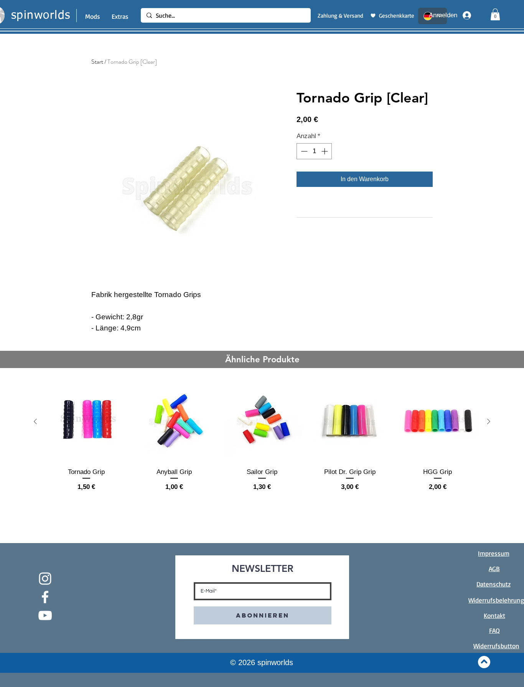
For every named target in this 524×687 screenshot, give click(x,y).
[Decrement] (303, 151)
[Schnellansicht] (86, 421)
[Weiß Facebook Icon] (45, 597)
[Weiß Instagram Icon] (45, 578)
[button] (495, 14)
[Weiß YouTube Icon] (45, 615)
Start (97, 61)
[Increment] (325, 151)
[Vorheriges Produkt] (35, 421)
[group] (262, 440)
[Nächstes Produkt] (488, 421)
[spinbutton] (314, 151)
